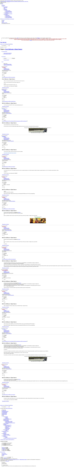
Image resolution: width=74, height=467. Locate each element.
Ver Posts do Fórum (6, 68)
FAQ (4, 8)
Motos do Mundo (6, 423)
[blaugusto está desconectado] (8, 113)
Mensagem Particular (6, 69)
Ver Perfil (5, 90)
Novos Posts (5, 7)
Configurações (4, 410)
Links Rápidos (6, 14)
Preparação (6, 418)
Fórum (3, 21)
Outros (6, 437)
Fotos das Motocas (6, 420)
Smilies (3, 448)
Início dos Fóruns (4, 414)
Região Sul (6, 427)
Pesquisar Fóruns (4, 413)
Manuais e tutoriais (6, 419)
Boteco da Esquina (4, 22)
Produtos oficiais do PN (5, 431)
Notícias (6, 417)
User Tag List (3, 42)
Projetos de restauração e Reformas (10, 422)
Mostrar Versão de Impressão (8, 53)
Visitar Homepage (6, 111)
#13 (7, 328)
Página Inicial (5, 6)
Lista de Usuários (7, 10)
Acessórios (5, 432)
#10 (7, 269)
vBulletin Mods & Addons (23, 459)
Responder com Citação (5, 87)
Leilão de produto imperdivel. (10, 439)
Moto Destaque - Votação (8, 421)
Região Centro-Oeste (8, 426)
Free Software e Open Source (13, 49)
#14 (7, 364)
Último (9, 405)
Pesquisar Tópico (4, 56)
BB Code (3, 447)
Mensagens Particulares (5, 411)
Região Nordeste (7, 428)
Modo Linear (5, 63)
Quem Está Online (4, 412)
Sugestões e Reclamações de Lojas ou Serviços (10, 438)
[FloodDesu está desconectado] (12, 201)
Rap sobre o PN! (3, 439)
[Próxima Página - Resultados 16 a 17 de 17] (6, 405)
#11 (7, 290)
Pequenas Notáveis (4, 454)
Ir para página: (4, 45)
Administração (4, 433)
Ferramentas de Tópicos (4, 51)
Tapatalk (31, 40)
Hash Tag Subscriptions (8, 12)
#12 (7, 308)
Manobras (5, 424)
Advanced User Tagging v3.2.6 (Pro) (14, 459)
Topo (11, 408)
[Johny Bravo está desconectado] (8, 230)
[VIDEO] (3, 449)
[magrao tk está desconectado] (11, 295)
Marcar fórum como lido (8, 13)
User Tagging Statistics (8, 11)
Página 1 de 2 (2, 405)
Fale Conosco (4, 453)
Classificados (4, 435)
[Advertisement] (37, 31)
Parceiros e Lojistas (6, 434)
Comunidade (5, 9)
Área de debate (6, 416)
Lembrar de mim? (5, 465)
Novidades (3, 5)
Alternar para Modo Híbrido (7, 64)
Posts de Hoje (7, 15)
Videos (6, 430)
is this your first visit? (8, 0)
